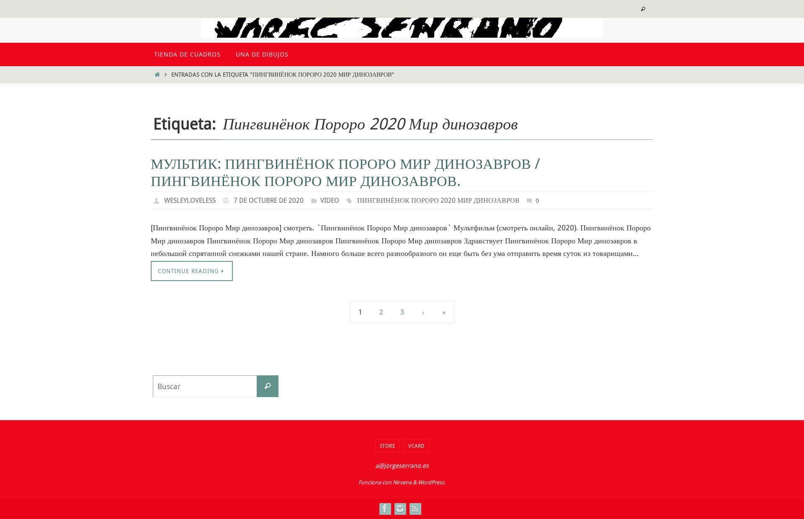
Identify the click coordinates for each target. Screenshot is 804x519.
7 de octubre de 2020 (269, 200)
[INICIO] (157, 74)
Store (387, 445)
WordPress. (432, 482)
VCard (416, 445)
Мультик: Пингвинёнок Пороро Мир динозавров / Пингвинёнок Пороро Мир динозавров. (345, 172)
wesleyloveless (190, 200)
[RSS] (415, 508)
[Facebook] (384, 508)
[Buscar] (267, 386)
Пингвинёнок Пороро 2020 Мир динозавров (438, 200)
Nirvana (402, 482)
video (329, 200)
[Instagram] (399, 508)
